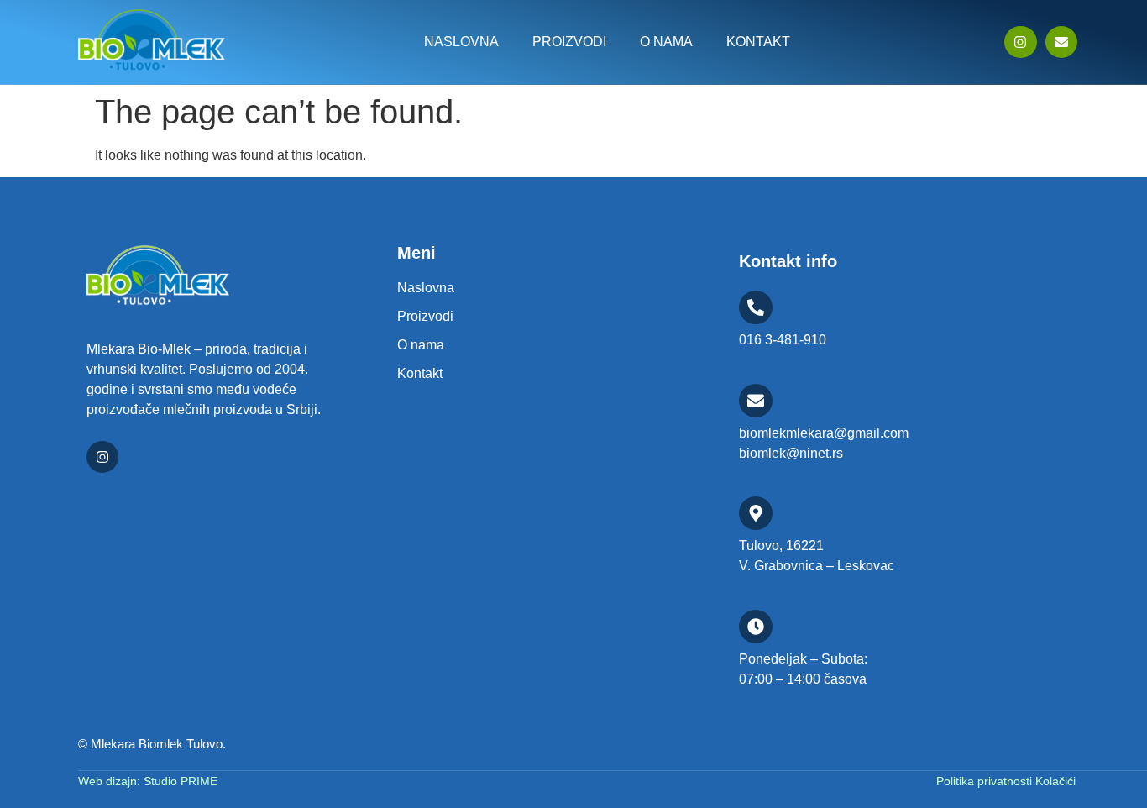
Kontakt (758, 41)
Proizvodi (569, 41)
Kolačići (1055, 781)
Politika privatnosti (985, 781)
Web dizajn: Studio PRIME (147, 781)
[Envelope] (1061, 42)
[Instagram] (1020, 42)
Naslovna (461, 41)
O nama (666, 41)
